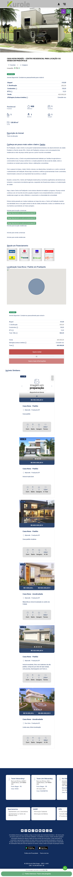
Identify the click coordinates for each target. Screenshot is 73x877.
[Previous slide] (3, 30)
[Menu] (64, 4)
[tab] (63, 11)
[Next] (52, 449)
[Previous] (22, 449)
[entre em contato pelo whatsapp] (64, 868)
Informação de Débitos (41, 814)
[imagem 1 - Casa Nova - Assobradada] (36, 574)
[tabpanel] (36, 30)
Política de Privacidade (31, 853)
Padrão (20, 58)
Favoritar (13, 65)
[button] (52, 377)
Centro (29, 58)
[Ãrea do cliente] (58, 4)
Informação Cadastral (40, 811)
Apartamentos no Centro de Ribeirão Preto (17, 814)
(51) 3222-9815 (40, 789)
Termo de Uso (44, 853)
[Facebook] (22, 830)
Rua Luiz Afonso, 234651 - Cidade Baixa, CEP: (19, 782)
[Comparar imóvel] (52, 379)
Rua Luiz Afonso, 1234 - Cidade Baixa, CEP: (44, 782)
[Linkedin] (36, 830)
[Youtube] (29, 830)
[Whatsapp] (47, 830)
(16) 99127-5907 (67, 790)
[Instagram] (25, 830)
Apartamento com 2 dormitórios (18, 811)
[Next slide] (70, 30)
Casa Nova (12, 58)
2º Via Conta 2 (63, 811)
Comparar (25, 65)
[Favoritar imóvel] (52, 377)
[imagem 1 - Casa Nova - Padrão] (36, 448)
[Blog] (40, 830)
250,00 (63, 85)
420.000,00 (62, 94)
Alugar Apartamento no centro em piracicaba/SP (21, 213)
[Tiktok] (33, 830)
